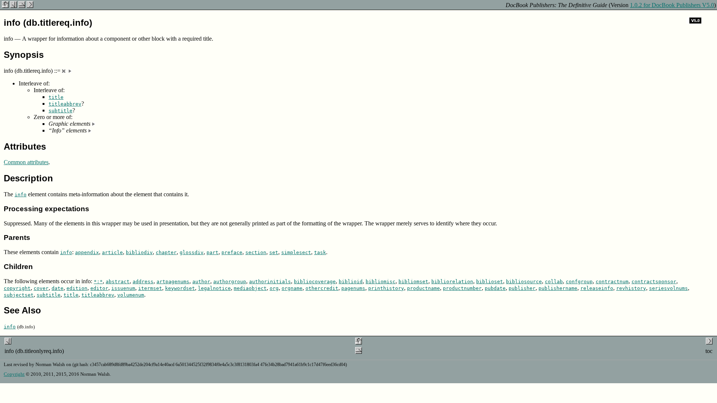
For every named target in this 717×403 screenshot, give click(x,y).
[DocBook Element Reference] (21, 6)
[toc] (30, 6)
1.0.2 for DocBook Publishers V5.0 (672, 5)
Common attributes (26, 162)
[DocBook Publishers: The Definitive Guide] (5, 6)
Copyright (14, 374)
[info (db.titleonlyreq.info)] (13, 6)
